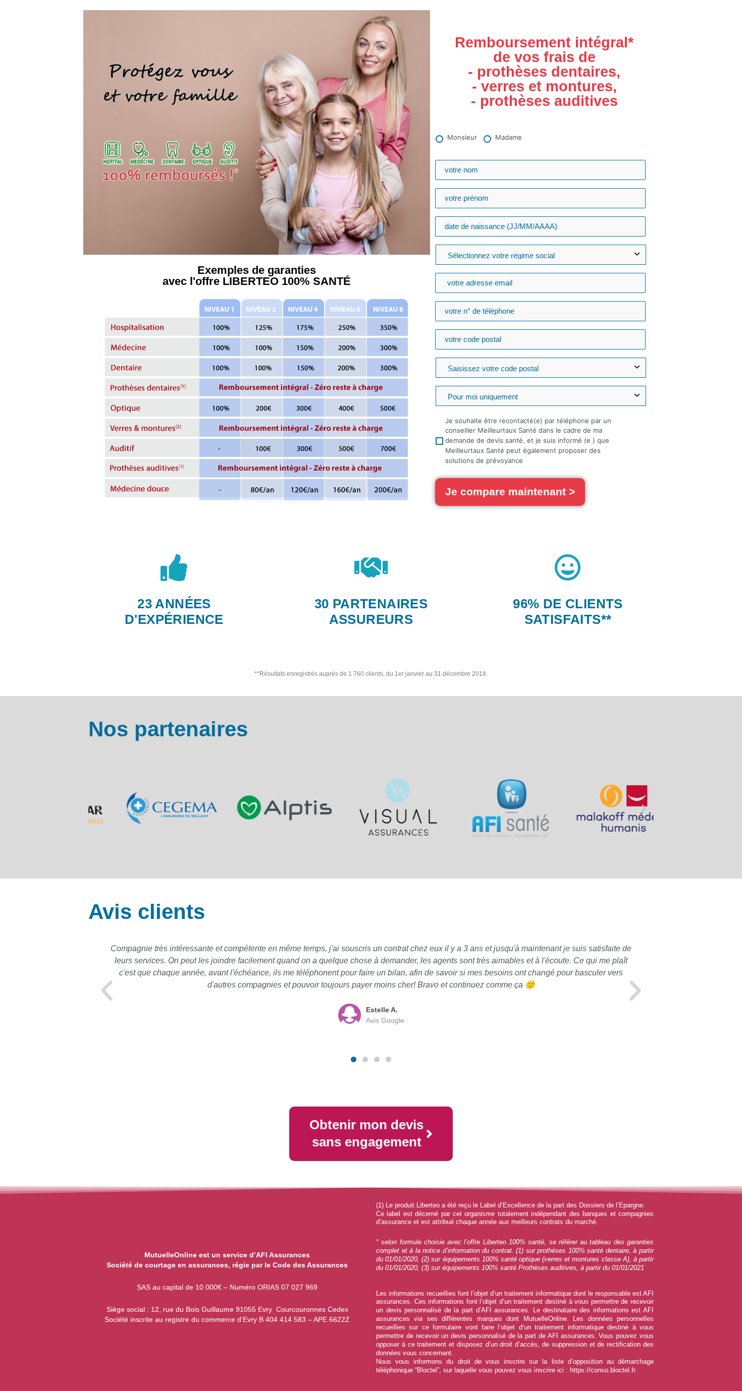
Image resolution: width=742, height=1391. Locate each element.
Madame (508, 137)
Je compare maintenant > (510, 491)
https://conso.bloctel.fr (602, 1370)
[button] (98, 808)
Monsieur (462, 137)
